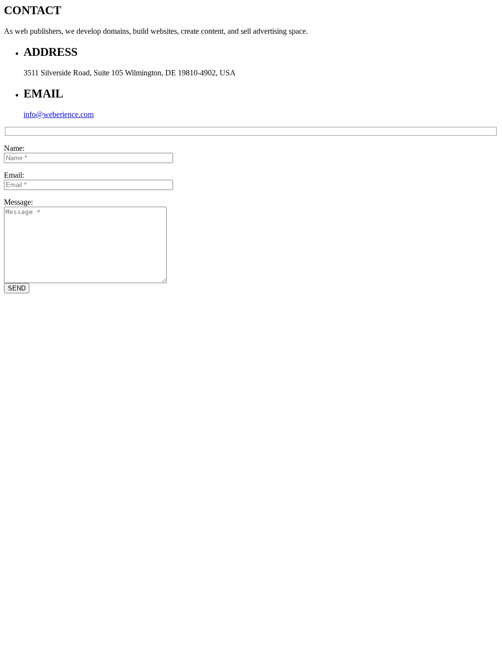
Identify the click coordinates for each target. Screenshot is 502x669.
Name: (14, 148)
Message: (18, 202)
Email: (14, 175)
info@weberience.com (59, 114)
